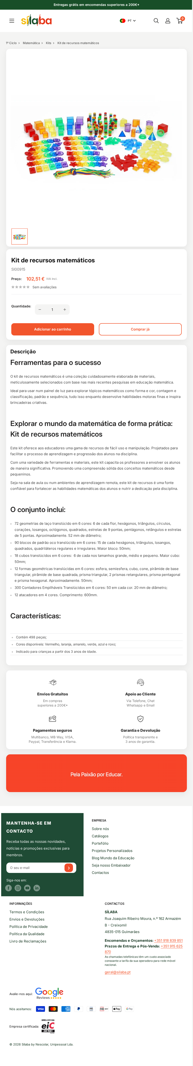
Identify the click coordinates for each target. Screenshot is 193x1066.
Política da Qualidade (26, 934)
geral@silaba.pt (118, 972)
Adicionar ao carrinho (52, 329)
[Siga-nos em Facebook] (8, 887)
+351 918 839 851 (168, 940)
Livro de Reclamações (27, 941)
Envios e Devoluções (26, 919)
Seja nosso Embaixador (111, 865)
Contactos (100, 872)
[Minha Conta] (167, 20)
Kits (48, 43)
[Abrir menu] (11, 21)
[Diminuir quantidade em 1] (40, 309)
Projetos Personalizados (112, 850)
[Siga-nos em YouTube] (27, 887)
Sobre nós (100, 828)
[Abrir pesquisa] (156, 20)
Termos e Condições (26, 912)
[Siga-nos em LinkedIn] (36, 887)
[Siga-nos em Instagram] (18, 887)
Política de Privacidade (28, 926)
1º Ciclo (11, 43)
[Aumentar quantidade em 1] (65, 309)
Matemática (31, 43)
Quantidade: (21, 306)
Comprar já (140, 329)
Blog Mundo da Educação (113, 858)
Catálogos (100, 836)
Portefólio (100, 843)
